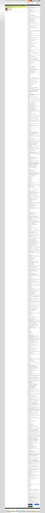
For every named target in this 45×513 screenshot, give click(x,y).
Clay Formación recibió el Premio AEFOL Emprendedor (33, 106)
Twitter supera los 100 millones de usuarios (32, 273)
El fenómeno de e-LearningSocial (31, 140)
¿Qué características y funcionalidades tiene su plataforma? (33, 380)
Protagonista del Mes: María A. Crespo (31, 150)
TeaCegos (29, 181)
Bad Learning (29, 225)
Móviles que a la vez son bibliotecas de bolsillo (32, 207)
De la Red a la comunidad (30, 355)
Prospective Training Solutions (31, 93)
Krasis (28, 189)
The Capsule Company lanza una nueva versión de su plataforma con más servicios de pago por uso (33, 143)
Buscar (19, 2)
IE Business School (30, 286)
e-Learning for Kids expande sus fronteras (32, 103)
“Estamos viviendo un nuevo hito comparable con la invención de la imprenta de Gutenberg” (33, 266)
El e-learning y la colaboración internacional (32, 27)
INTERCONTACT (29, 86)
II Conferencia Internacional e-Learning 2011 (32, 417)
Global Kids (29, 73)
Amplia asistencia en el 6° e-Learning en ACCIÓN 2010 (33, 290)
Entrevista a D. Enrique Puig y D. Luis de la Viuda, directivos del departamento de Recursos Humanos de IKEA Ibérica (33, 453)
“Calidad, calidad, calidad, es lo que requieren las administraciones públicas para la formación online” (33, 430)
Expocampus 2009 (30, 201)
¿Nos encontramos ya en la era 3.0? (31, 114)
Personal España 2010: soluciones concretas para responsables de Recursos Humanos (33, 231)
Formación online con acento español (31, 292)
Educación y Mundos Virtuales (25, 5)
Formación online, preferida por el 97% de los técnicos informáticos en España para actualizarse (33, 438)
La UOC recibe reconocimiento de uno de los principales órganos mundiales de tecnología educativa (33, 109)
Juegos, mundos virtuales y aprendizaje (32, 465)
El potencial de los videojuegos (31, 341)
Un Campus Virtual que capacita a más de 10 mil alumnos (33, 351)
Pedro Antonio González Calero (31, 310)
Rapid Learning (29, 228)
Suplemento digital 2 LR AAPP (31, 424)
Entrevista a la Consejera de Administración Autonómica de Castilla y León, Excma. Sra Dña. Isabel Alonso (33, 132)
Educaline (29, 363)
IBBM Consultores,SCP (30, 372)
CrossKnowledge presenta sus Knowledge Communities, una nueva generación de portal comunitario (34, 173)
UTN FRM (29, 486)
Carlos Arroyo (29, 34)
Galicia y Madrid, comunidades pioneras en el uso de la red (33, 251)
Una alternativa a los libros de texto (31, 191)
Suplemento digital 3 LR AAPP (31, 476)
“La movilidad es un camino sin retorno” (32, 166)
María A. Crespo (29, 151)
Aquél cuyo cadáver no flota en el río (31, 264)
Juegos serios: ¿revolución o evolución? (32, 33)
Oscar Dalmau (29, 82)
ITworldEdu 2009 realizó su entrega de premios (32, 205)
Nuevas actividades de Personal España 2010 (32, 323)
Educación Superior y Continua (35, 5)
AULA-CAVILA (29, 61)
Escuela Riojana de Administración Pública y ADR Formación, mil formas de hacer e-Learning (34, 496)
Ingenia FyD (29, 75)
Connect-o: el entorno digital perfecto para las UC (32, 459)
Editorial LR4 (29, 48)
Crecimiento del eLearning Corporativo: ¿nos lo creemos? (33, 295)
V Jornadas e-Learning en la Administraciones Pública (33, 502)
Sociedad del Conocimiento (38, 5)
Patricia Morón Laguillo (30, 80)
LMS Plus (29, 406)
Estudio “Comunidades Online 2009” (31, 138)
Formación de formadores (30, 358)
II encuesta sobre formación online (31, 223)
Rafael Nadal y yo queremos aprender (31, 22)
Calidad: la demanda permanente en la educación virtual (33, 77)
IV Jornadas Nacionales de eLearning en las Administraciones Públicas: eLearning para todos (32, 385)
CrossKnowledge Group (30, 178)
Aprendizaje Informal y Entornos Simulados (32, 308)
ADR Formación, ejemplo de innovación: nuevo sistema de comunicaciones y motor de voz (33, 391)
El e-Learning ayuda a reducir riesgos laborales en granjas (33, 69)
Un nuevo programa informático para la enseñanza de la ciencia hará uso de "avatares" (33, 149)
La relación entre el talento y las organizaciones (32, 39)
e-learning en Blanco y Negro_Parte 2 (31, 15)
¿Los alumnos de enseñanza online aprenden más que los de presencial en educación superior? (33, 152)
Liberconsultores (29, 85)
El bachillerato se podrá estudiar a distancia (32, 280)
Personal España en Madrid (30, 318)
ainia (28, 168)
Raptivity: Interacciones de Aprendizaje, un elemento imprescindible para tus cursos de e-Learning (33, 165)
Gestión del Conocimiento (16, 5)
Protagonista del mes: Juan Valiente (31, 369)
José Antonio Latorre (30, 330)
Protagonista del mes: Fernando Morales (32, 107)
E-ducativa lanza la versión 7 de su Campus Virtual (33, 402)
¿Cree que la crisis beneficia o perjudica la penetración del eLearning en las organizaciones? (33, 133)
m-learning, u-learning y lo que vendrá (31, 413)
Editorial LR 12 (29, 347)
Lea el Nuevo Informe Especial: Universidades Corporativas (33, 493)
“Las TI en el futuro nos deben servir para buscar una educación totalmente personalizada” (33, 157)
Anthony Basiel (29, 128)
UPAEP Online (29, 63)
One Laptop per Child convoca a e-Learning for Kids (33, 198)
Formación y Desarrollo (13, 5)
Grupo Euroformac (30, 371)
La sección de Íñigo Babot (30, 88)
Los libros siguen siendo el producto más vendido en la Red (33, 321)
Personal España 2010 (30, 233)
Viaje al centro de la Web (30, 219)
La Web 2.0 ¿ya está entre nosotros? (31, 37)
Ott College (29, 211)
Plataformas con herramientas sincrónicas (32, 387)
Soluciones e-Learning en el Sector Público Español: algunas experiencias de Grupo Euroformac (34, 431)
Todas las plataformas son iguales (31, 171)
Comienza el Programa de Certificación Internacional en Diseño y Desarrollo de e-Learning (33, 336)
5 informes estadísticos (30, 353)
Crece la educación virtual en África (31, 104)
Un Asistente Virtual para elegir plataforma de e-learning (33, 384)
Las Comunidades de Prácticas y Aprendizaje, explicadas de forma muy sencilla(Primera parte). (34, 451)
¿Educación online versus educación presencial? (32, 59)
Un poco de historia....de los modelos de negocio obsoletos (33, 221)
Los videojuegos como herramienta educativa (32, 309)
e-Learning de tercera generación (31, 176)
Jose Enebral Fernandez (30, 14)
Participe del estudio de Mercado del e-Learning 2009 (33, 52)
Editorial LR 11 (29, 312)
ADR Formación (29, 122)
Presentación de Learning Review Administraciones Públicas (34, 296)
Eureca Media (29, 179)
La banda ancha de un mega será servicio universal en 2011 (34, 202)
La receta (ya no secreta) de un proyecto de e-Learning (33, 174)
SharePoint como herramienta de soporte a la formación (33, 298)
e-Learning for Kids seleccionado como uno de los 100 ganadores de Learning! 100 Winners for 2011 (33, 497)
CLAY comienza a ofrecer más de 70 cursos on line (33, 324)
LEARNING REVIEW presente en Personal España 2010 (33, 242)
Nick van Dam (29, 13)
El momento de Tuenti (30, 272)
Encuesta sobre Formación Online (31, 186)
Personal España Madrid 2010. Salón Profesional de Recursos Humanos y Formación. (33, 319)
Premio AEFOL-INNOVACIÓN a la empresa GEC (32, 426)
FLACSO (29, 209)
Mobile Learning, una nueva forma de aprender (32, 477)
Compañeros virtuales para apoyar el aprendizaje (33, 404)
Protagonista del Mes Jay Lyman (31, 71)
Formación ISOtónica (30, 474)
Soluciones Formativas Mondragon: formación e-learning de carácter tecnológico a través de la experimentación (33, 469)
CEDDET (29, 345)
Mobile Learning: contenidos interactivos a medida (33, 87)
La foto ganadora (29, 283)
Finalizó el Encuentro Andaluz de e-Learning (32, 102)
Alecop (28, 481)
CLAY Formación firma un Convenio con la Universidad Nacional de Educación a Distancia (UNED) (33, 274)
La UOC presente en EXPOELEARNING (32, 56)
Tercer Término (29, 92)
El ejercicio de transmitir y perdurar (31, 315)
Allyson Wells (29, 187)
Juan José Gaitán (29, 49)
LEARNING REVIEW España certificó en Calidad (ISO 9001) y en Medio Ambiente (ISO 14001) (34, 11)
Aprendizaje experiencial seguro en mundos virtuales (33, 306)
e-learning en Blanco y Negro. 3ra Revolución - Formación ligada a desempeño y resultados (33, 18)
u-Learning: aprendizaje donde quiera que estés (32, 401)
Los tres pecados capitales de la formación (32, 395)
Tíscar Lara (29, 449)
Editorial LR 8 (29, 156)
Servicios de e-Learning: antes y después (32, 349)
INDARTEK (29, 126)
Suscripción (14, 508)
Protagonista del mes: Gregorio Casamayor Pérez (33, 244)
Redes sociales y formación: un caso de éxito (32, 446)
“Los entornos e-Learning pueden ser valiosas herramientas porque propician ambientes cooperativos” (33, 269)
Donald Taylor (29, 130)
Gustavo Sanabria (29, 119)
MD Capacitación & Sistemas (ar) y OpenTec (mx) (32, 420)
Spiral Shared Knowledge (30, 180)
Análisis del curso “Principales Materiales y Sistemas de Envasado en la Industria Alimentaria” (33, 270)
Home (6, 508)
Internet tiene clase (30, 287)
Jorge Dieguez (29, 65)
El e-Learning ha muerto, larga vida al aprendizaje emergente (34, 301)
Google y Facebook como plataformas (31, 405)
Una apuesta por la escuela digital (31, 105)
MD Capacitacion (29, 364)
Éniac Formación (29, 422)
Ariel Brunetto (29, 297)
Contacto (11, 508)
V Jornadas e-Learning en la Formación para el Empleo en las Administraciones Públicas (33, 501)
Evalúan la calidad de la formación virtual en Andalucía (33, 136)
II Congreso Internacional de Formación (32, 500)
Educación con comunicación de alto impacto (32, 195)
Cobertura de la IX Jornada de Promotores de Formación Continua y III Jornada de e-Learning (33, 121)
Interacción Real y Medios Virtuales (31, 360)
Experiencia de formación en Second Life (32, 46)
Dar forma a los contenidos (30, 84)
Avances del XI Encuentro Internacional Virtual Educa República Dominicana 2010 (33, 263)
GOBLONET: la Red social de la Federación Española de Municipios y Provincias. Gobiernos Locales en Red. (33, 439)
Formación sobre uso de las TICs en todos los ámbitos (33, 164)
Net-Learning (29, 8)
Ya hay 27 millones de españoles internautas (32, 377)
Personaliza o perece (30, 41)
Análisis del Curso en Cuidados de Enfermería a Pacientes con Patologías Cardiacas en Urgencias (33, 365)
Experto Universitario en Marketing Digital (32, 238)
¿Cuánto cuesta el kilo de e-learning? (31, 26)
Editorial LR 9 (29, 215)
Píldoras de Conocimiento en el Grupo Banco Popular (33, 214)
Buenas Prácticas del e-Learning (31, 43)
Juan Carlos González (30, 332)
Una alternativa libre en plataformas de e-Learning (33, 167)
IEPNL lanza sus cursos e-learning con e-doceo (32, 383)
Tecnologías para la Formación (28, 5)
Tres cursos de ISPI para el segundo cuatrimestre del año (33, 322)
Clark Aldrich (29, 311)
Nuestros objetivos (30, 334)
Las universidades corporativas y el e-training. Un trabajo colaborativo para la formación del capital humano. (33, 475)
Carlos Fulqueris (29, 277)
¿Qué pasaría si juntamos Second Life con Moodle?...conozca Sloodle (32, 45)
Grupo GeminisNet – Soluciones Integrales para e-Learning (33, 89)
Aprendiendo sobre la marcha (31, 260)
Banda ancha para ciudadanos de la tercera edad (33, 193)
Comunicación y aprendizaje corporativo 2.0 (32, 444)
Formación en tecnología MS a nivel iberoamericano (33, 81)
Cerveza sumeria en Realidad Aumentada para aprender (33, 460)
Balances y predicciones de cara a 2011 (32, 374)
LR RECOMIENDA (30, 382)
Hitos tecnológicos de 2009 (30, 67)
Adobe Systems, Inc (30, 112)
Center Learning (29, 177)
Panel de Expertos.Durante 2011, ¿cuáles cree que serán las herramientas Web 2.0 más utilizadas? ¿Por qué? (34, 454)
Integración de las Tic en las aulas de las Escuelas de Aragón (34, 185)
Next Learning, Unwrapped (30, 479)
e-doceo (29, 356)
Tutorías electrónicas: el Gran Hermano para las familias (33, 433)
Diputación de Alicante (30, 343)
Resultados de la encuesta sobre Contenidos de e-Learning (33, 30)
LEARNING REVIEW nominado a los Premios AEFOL (33, 367)
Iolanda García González (30, 288)
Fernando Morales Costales (30, 108)
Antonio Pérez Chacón (30, 10)
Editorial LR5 (29, 54)
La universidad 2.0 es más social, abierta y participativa (33, 235)
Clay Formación (29, 155)
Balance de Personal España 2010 (31, 252)
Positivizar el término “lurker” (30, 124)
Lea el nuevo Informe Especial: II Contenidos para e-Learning (34, 275)
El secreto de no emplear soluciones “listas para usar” (33, 116)
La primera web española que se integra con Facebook (33, 399)
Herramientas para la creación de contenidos (32, 83)
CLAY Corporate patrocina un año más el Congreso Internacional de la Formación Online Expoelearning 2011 (33, 429)
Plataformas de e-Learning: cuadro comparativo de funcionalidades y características (33, 407)
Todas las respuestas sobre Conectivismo (32, 258)
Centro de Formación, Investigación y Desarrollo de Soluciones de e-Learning (33, 213)
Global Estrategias (30, 357)
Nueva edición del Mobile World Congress (32, 240)
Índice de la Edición (30, 32)
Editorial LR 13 (29, 392)
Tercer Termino (29, 483)
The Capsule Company (30, 137)
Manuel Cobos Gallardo (30, 12)
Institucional (9, 508)
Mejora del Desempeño (19, 5)
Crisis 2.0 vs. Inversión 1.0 (30, 303)
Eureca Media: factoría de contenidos (31, 175)
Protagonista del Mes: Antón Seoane (31, 20)
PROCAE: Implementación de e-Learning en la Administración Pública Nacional (32, 327)
